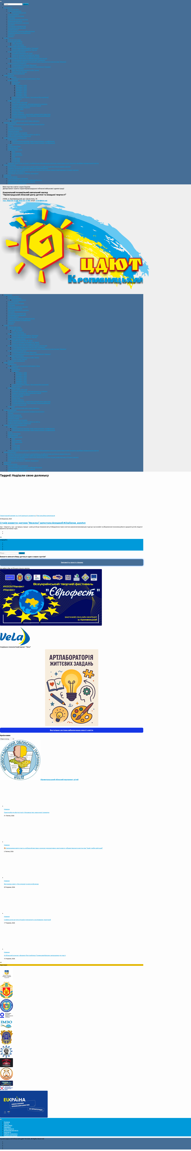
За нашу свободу (18, 112)
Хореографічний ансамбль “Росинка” (25, 48)
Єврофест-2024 (21, 89)
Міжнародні (12, 77)
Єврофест (15, 84)
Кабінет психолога (10, 1134)
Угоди (10, 144)
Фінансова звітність (15, 21)
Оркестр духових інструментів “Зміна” (25, 55)
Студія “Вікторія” (18, 45)
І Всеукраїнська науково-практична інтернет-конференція (33, 141)
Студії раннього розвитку (17, 63)
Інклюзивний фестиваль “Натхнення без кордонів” (30, 97)
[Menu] (1, 1)
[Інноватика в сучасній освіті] (6, 1085)
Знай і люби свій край (19, 102)
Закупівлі (11, 24)
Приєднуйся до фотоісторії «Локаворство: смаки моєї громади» (26, 812)
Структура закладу (14, 11)
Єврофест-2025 (21, 87)
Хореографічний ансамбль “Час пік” (24, 50)
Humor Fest (16, 111)
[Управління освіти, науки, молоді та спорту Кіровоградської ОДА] (6, 998)
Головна (7, 1122)
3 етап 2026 (16, 161)
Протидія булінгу (10, 165)
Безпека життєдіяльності (17, 183)
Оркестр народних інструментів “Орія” (26, 57)
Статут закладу (13, 14)
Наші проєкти (9, 75)
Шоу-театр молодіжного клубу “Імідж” (25, 70)
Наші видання (13, 148)
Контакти (11, 35)
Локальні (11, 119)
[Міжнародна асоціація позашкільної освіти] (6, 1011)
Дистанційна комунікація (46, 515)
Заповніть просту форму (72, 562)
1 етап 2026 (16, 158)
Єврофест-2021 (21, 94)
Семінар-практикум (15, 150)
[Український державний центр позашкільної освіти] (6, 1090)
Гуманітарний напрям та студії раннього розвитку (18, 515)
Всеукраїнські (13, 80)
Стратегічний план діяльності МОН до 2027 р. (24, 134)
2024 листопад (17, 155)
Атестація (7, 175)
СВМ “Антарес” (17, 43)
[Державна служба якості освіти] (6, 1017)
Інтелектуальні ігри (19, 117)
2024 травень (16, 153)
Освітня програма (14, 40)
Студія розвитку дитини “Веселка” (24, 65)
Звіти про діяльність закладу (18, 23)
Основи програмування (16, 73)
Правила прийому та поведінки (19, 33)
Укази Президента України (17, 133)
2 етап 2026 (16, 160)
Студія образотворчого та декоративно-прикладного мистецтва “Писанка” (39, 62)
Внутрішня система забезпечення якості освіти (71, 730)
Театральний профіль (16, 68)
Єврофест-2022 (21, 92)
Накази (10, 126)
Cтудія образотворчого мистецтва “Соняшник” (29, 60)
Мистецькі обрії (17, 109)
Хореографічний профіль (17, 46)
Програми (11, 18)
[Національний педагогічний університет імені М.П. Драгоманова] (6, 1057)
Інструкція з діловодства (17, 26)
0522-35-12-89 (24, 201)
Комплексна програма (16, 16)
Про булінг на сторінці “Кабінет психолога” (23, 173)
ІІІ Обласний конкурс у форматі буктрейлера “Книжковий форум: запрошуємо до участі (35, 955)
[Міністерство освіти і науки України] (6, 980)
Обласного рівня (14, 100)
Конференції (12, 139)
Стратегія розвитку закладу (18, 19)
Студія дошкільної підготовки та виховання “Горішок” (31, 67)
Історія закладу (13, 9)
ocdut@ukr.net (41, 201)
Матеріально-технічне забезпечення (21, 31)
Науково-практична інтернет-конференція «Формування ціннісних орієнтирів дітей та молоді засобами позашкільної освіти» (53, 163)
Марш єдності (17, 99)
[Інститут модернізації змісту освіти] (6, 1029)
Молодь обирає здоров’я (21, 107)
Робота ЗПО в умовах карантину (19, 136)
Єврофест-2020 (21, 95)
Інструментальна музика (16, 51)
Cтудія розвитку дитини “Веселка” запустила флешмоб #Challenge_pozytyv (43, 523)
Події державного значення (18, 178)
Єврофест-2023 (21, 90)
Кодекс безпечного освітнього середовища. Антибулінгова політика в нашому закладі (39, 166)
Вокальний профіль (15, 41)
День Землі (16, 82)
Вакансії (11, 36)
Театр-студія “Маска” (19, 72)
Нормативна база (10, 122)
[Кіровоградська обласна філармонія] (6, 1080)
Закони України (13, 131)
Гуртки (6, 38)
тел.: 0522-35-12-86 (10, 201)
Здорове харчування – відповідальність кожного (29, 104)
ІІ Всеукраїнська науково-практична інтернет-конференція (33, 143)
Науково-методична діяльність (15, 138)
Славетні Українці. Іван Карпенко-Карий (26, 106)
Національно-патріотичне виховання (21, 182)
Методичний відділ (19, 13)
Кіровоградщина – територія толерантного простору (31, 114)
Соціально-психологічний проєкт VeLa (26, 79)
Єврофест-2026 (21, 85)
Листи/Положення (14, 128)
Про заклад (8, 7)
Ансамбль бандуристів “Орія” (22, 53)
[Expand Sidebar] (1, 962)
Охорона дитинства (15, 129)
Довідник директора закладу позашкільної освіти (26, 124)
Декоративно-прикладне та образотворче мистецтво (27, 58)
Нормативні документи (16, 172)
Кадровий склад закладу (17, 28)
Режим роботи (13, 29)
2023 (13, 151)
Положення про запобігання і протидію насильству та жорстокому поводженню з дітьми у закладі (43, 170)
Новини (7, 809)
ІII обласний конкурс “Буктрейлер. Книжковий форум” (31, 116)
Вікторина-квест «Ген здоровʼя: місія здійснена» (21, 884)
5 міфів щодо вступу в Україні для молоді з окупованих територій (27, 920)
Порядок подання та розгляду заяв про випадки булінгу (28, 168)
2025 (13, 156)
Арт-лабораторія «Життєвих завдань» (25, 121)
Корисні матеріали (10, 177)
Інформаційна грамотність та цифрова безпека (25, 180)
